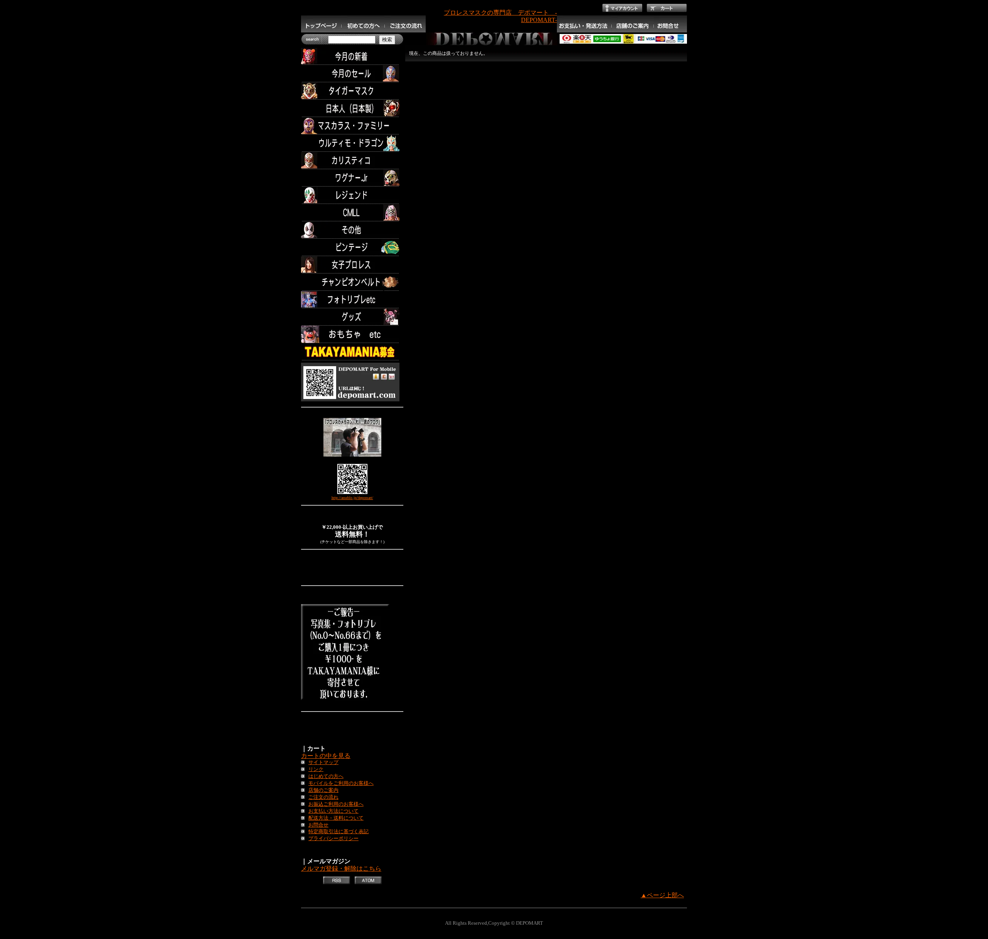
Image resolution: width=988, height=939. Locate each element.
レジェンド (352, 195)
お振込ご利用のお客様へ (336, 804)
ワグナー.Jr (352, 178)
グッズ (352, 317)
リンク (315, 769)
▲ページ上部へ (662, 895)
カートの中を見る (325, 755)
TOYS (352, 334)
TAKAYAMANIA (352, 351)
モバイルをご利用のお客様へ (341, 783)
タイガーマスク (352, 91)
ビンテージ (352, 247)
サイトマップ (323, 762)
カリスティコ (352, 160)
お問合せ (318, 825)
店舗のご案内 (323, 790)
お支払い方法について (333, 811)
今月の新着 (352, 56)
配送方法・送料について (336, 818)
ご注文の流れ (323, 797)
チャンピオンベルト (352, 282)
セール (352, 73)
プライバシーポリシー (333, 838)
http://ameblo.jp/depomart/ (352, 498)
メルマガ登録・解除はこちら (341, 868)
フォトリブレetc (352, 299)
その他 (352, 230)
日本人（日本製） (352, 108)
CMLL (352, 212)
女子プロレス (352, 264)
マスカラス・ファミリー (352, 125)
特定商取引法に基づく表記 (338, 831)
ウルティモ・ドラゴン (352, 143)
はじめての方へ (325, 776)
